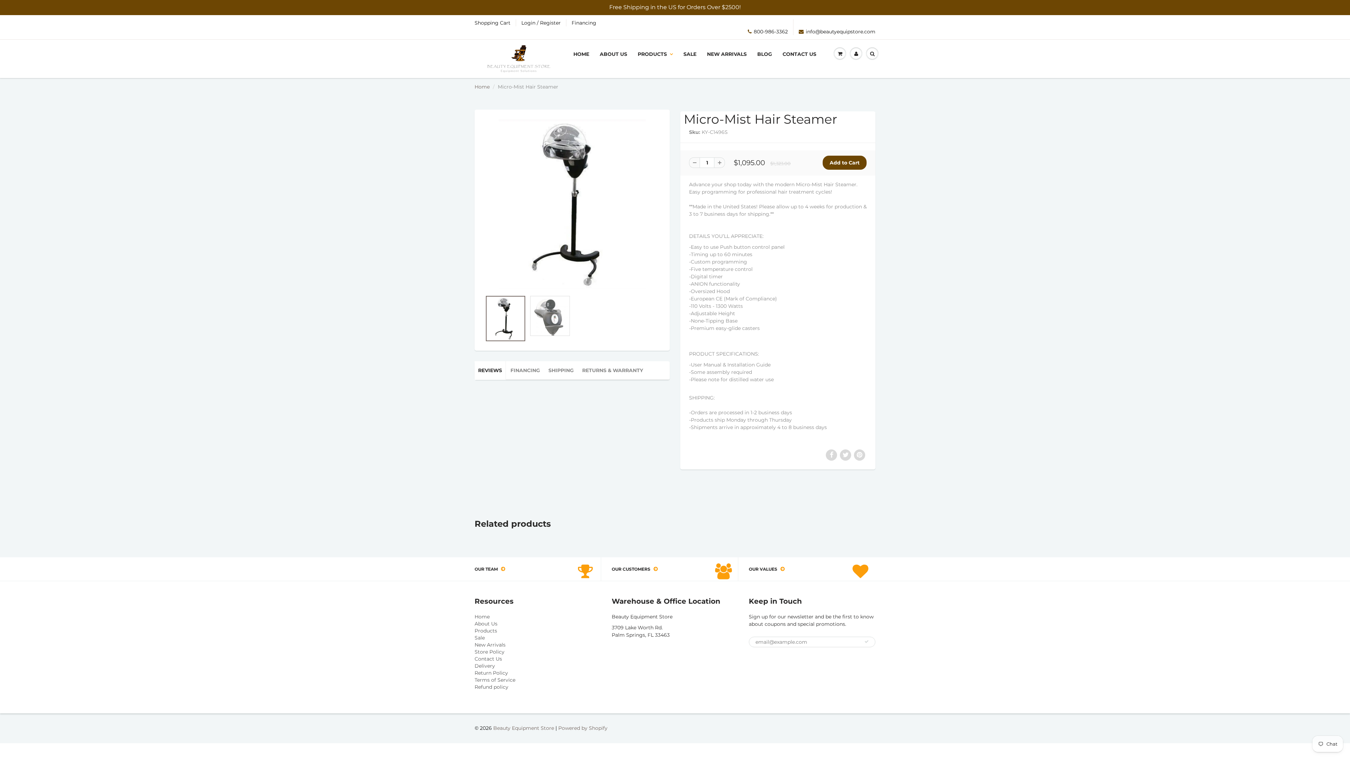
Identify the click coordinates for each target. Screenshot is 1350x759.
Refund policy (491, 687)
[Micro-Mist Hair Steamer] (572, 204)
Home (581, 54)
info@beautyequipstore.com (840, 31)
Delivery (485, 666)
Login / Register (541, 23)
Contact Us (799, 54)
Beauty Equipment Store (523, 728)
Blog (764, 54)
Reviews (490, 370)
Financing (584, 23)
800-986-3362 (771, 31)
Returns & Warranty (612, 370)
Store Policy (489, 652)
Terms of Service (495, 680)
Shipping (561, 370)
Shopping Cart (492, 23)
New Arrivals (727, 54)
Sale (689, 54)
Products (652, 54)
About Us (613, 54)
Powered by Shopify (583, 728)
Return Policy (491, 673)
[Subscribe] (866, 641)
